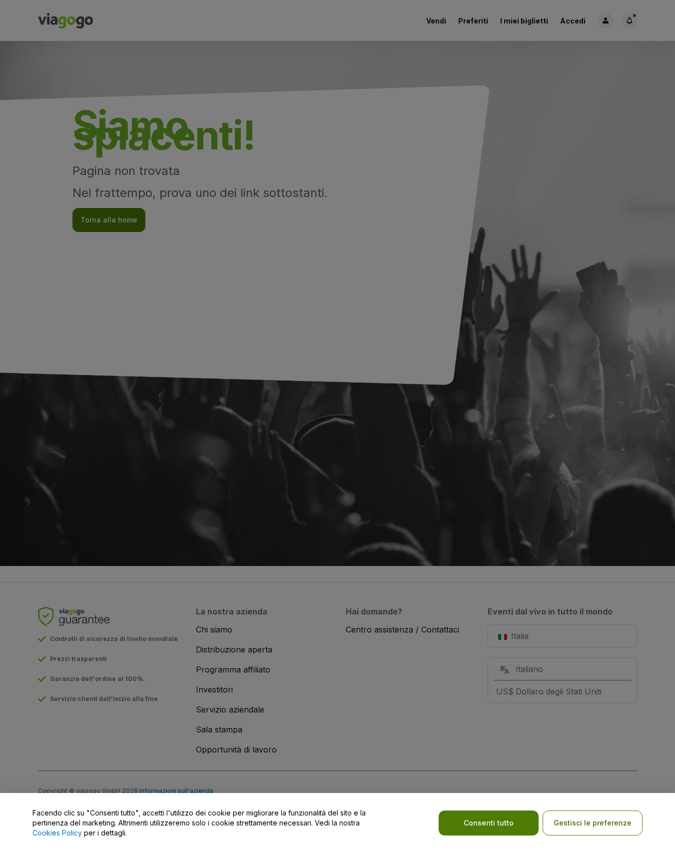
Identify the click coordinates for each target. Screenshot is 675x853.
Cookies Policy (57, 832)
